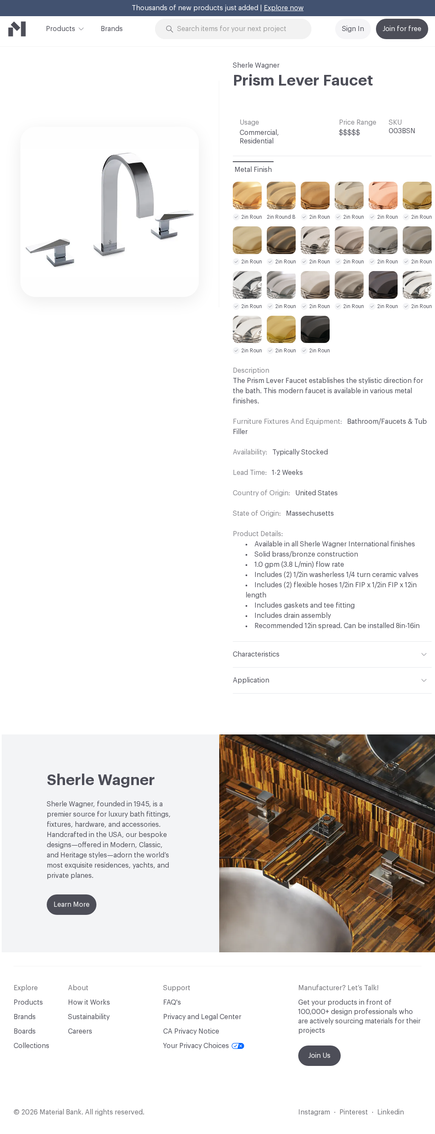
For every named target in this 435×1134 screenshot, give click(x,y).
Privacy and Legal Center (202, 1017)
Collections (31, 1046)
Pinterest (353, 1112)
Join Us (319, 1055)
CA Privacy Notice (191, 1031)
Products (60, 29)
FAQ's (172, 1002)
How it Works (89, 1002)
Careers (80, 1031)
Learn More (72, 904)
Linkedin (390, 1112)
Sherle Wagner (256, 65)
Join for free (402, 29)
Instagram (314, 1112)
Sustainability (89, 1017)
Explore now (284, 8)
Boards (25, 1031)
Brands (112, 29)
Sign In (353, 29)
